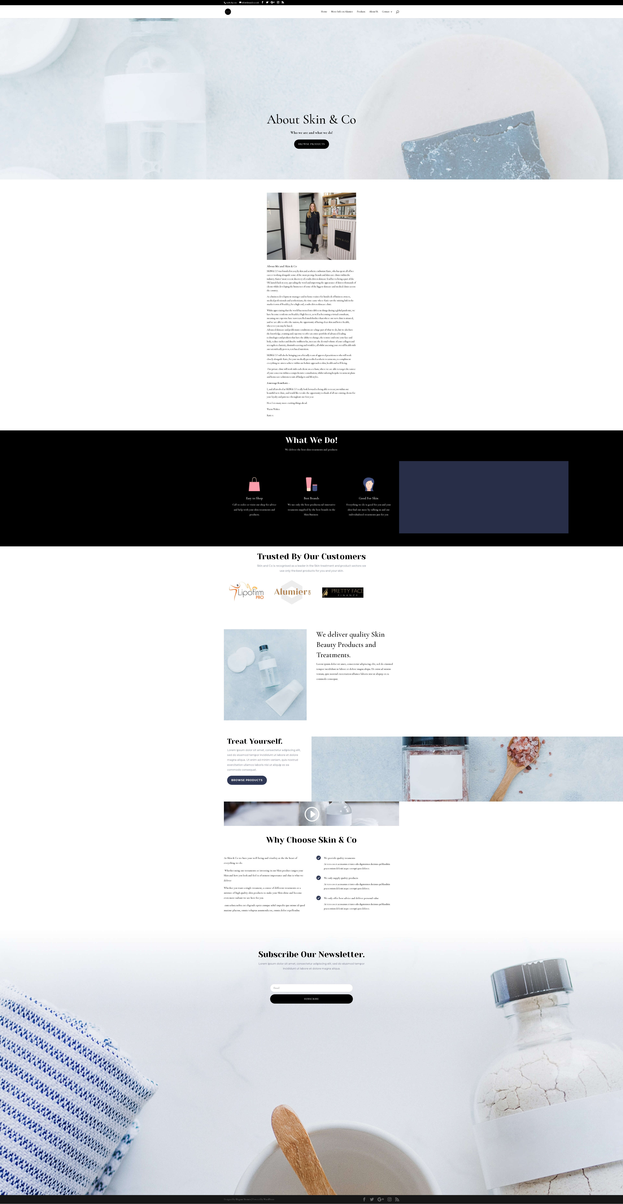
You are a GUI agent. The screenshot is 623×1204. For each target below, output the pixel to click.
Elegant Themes (243, 1199)
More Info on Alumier (342, 12)
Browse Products (311, 144)
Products (361, 12)
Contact (385, 12)
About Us (373, 12)
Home (324, 12)
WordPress (268, 1199)
